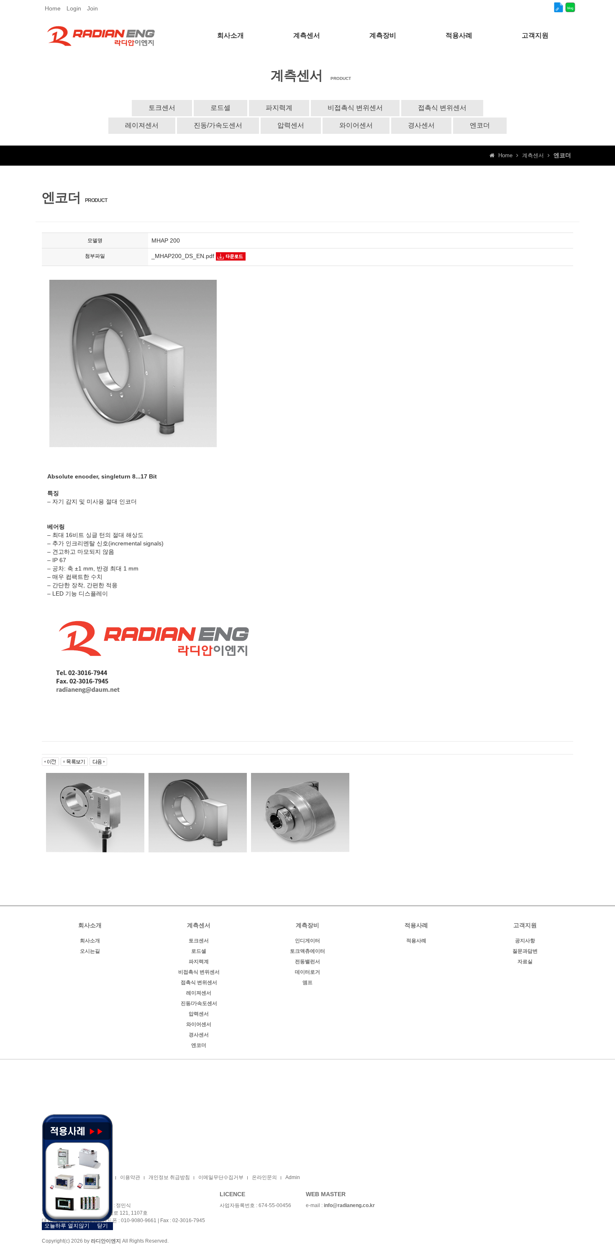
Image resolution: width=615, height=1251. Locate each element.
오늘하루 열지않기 (67, 1226)
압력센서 (290, 125)
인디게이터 (307, 941)
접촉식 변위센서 (442, 107)
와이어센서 (356, 125)
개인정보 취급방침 (169, 1177)
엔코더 (480, 125)
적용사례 (416, 941)
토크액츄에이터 (307, 951)
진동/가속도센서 (218, 125)
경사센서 (421, 125)
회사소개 (90, 941)
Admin (292, 1177)
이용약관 (130, 1177)
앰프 (307, 982)
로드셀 (220, 107)
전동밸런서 (307, 961)
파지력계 (279, 107)
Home (53, 8)
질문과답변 (525, 951)
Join (92, 8)
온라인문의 (264, 1177)
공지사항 (525, 941)
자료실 (525, 961)
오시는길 (90, 951)
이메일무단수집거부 (220, 1177)
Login (74, 8)
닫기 (102, 1226)
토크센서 (162, 107)
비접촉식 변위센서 (355, 107)
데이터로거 (307, 972)
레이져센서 (142, 125)
